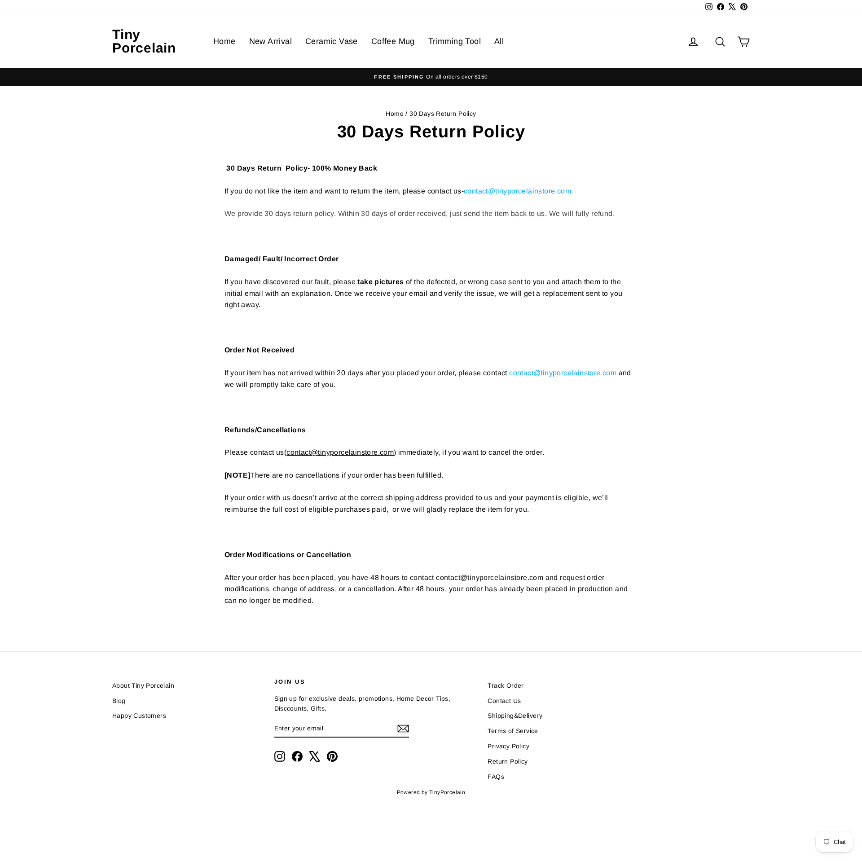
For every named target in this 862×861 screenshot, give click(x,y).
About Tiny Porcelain (143, 685)
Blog (119, 700)
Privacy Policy (508, 746)
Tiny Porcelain (144, 41)
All (499, 41)
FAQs (496, 776)
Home (224, 41)
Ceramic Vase (331, 41)
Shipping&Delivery (515, 715)
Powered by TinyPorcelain (431, 792)
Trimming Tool (454, 41)
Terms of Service (513, 730)
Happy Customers (139, 715)
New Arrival (270, 41)
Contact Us (504, 700)
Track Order (505, 685)
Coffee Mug (393, 41)
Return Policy (508, 761)
